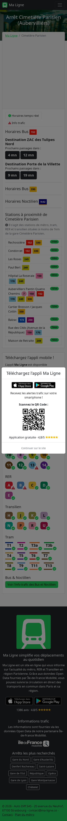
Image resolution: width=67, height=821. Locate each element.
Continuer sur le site (33, 448)
